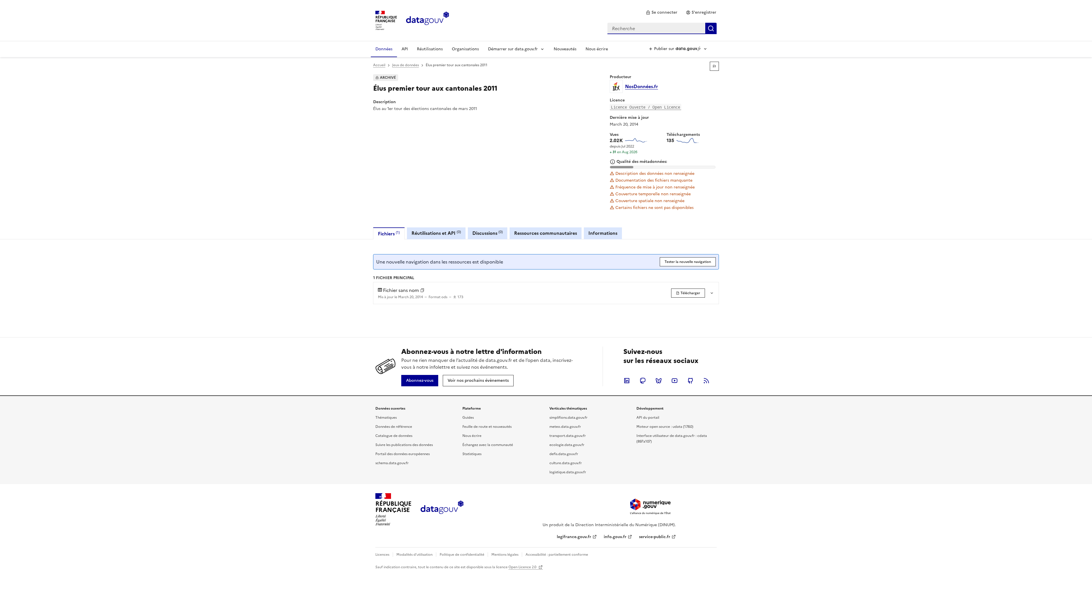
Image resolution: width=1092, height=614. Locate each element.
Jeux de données (405, 65)
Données (383, 49)
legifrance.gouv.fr (574, 537)
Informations (602, 233)
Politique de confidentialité (462, 554)
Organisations (465, 49)
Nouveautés (565, 49)
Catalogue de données (393, 435)
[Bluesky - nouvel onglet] (658, 380)
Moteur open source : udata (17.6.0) (664, 426)
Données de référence (393, 426)
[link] (661, 12)
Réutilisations (430, 49)
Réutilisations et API (436, 233)
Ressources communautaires (545, 233)
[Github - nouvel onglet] (690, 380)
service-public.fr (654, 537)
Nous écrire (597, 49)
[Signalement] (714, 66)
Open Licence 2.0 (522, 567)
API (405, 49)
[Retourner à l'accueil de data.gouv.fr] (427, 19)
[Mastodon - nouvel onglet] (642, 380)
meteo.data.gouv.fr (565, 426)
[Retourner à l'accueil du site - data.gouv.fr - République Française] (442, 509)
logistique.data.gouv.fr (567, 472)
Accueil (379, 65)
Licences (382, 554)
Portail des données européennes (402, 454)
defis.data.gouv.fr (563, 454)
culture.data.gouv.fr (565, 463)
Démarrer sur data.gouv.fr (513, 49)
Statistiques (471, 454)
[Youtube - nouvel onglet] (674, 380)
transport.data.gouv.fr (567, 435)
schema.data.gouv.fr (392, 463)
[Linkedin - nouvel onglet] (626, 380)
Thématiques (386, 417)
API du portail (647, 417)
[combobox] (662, 28)
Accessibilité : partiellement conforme (557, 554)
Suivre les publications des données (404, 444)
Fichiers (389, 233)
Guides (468, 417)
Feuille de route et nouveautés (487, 426)
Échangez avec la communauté (487, 444)
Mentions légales (504, 554)
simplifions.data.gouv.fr (568, 417)
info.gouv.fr (615, 537)
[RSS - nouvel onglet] (706, 380)
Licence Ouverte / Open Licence (645, 107)
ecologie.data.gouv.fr (566, 444)
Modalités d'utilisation (414, 554)
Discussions (487, 233)
